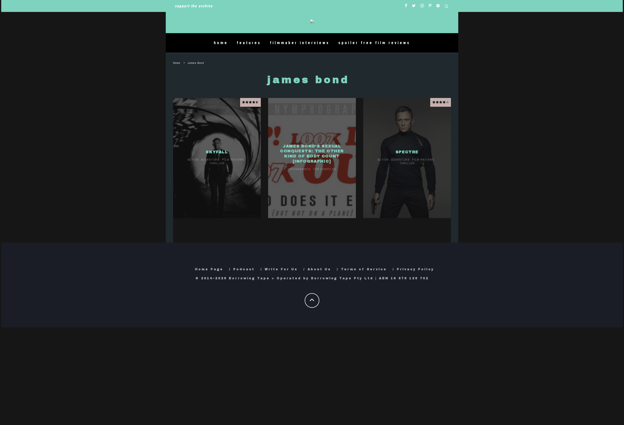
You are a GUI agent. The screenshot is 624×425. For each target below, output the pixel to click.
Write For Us (281, 269)
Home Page (209, 269)
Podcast (244, 269)
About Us (319, 269)
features (249, 42)
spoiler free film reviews (374, 42)
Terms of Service (364, 269)
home (221, 42)
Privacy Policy (415, 269)
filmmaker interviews (300, 42)
